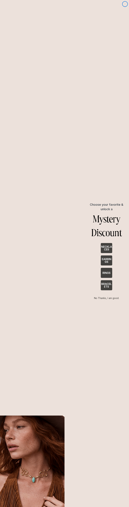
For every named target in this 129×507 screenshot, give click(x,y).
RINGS (106, 273)
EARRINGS (106, 260)
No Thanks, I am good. (106, 298)
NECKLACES (106, 248)
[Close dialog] (125, 4)
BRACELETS (106, 285)
